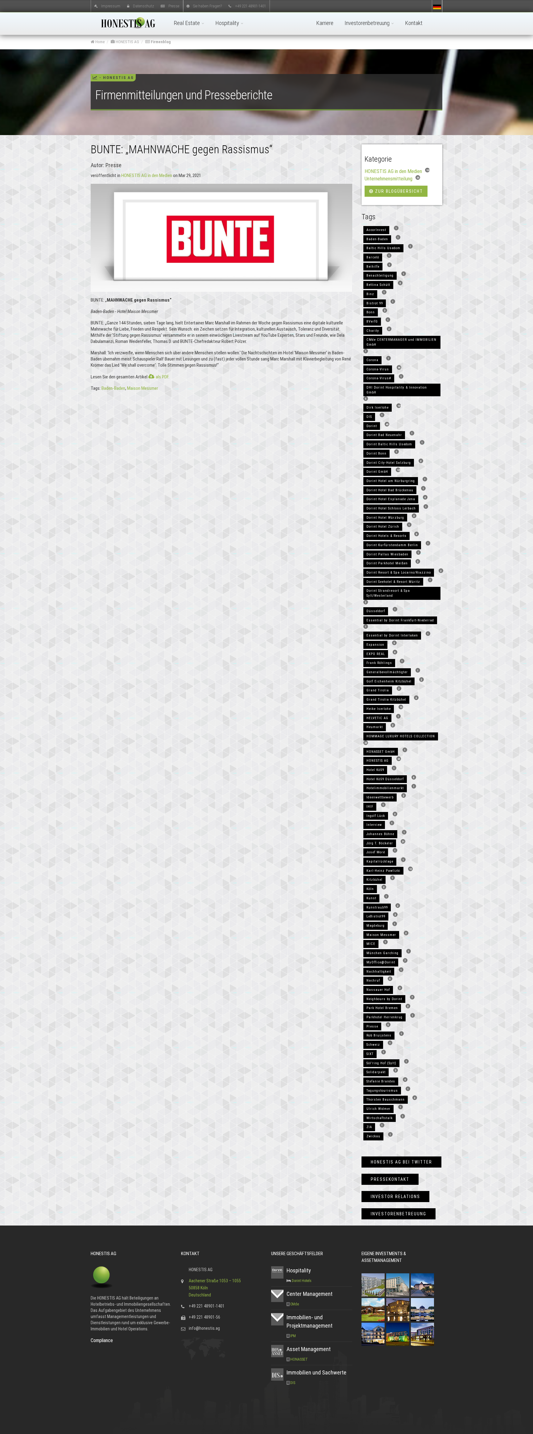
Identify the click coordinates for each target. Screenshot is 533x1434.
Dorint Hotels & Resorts (386, 536)
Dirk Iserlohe (377, 408)
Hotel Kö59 (375, 770)
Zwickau (373, 1136)
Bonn (370, 312)
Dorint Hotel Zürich (382, 527)
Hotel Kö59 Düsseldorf (385, 779)
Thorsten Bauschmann (385, 1100)
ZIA (369, 1127)
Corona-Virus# (378, 378)
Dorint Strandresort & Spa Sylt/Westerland (388, 593)
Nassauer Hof (378, 990)
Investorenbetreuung (368, 23)
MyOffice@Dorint (380, 962)
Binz (370, 294)
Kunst (371, 898)
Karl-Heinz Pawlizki (383, 871)
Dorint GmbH (377, 472)
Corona (372, 360)
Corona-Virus (377, 369)
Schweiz (373, 1045)
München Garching (382, 953)
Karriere (324, 23)
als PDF (162, 377)
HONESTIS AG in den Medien (146, 175)
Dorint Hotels (302, 1281)
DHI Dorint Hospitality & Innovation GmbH (396, 389)
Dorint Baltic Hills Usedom (389, 444)
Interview (374, 825)
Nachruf (373, 981)
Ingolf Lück (375, 816)
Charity (372, 331)
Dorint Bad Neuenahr (384, 435)
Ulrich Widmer (378, 1109)
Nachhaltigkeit (378, 972)
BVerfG (372, 321)
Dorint (371, 426)
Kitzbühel (374, 880)
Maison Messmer (142, 388)
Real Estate (187, 23)
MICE (370, 944)
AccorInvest (376, 230)
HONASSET (299, 1359)
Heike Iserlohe (378, 709)
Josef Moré (375, 852)
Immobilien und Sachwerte (316, 1372)
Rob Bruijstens (378, 1035)
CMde (294, 1304)
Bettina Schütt (378, 285)
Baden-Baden (113, 388)
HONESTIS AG (127, 41)
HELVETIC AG (377, 718)
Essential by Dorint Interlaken (392, 635)
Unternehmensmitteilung (388, 178)
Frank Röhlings (379, 663)
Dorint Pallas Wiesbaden (387, 554)
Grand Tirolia (377, 690)
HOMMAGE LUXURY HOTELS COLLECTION (400, 736)
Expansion (375, 645)
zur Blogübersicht (398, 191)
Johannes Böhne (380, 834)
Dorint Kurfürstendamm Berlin (392, 545)
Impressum (110, 5)
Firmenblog (160, 41)
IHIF (369, 807)
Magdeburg (375, 926)
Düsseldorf (375, 611)
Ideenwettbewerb (380, 797)
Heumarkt (374, 727)
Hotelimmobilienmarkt (385, 788)
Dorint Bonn (376, 453)
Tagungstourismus (382, 1091)
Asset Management (309, 1349)
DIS (369, 417)
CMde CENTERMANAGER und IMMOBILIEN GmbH (401, 342)
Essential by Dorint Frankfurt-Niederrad (400, 620)
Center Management (310, 1294)
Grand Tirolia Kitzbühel (386, 700)
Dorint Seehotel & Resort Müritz (393, 582)
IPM (293, 1336)
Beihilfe (372, 267)
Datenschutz (143, 5)
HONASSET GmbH (380, 752)
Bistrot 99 (374, 303)
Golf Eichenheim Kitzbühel (388, 681)
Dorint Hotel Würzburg (385, 518)
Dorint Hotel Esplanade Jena (390, 499)
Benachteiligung (380, 276)
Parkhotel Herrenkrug (384, 1017)
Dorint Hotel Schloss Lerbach (391, 508)
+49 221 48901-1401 (250, 5)
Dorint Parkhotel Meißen (387, 563)
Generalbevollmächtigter (387, 672)
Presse (173, 5)
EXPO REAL (375, 654)
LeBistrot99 (375, 916)
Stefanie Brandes (380, 1081)
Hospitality (227, 23)
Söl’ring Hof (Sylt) (381, 1063)
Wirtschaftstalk (379, 1118)
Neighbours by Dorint (384, 999)
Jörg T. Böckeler (379, 843)
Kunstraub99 (377, 907)
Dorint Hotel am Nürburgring (390, 481)
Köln (370, 889)
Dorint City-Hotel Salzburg (388, 463)
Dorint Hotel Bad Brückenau (389, 490)
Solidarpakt (376, 1072)
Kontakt (414, 23)
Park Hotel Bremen (382, 1008)
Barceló (372, 257)
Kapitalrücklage (379, 861)
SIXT (370, 1054)
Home (99, 41)
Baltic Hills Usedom (383, 248)
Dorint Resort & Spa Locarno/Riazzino (398, 573)
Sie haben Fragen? (207, 5)
